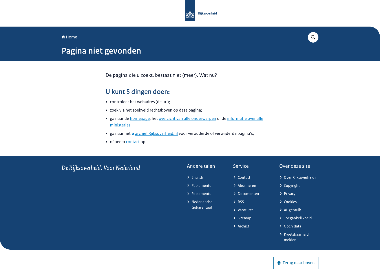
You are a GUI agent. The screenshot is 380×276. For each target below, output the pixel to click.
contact (133, 141)
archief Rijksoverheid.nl (156, 133)
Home (71, 37)
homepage (140, 118)
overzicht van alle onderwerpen (187, 118)
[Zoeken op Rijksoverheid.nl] (313, 37)
